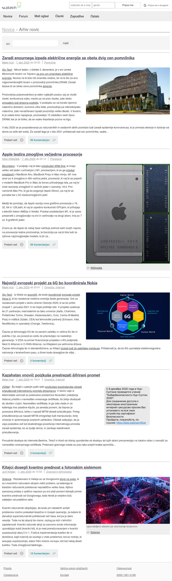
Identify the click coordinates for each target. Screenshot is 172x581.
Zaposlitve (77, 16)
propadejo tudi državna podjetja (20, 102)
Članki (59, 16)
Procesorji (56, 158)
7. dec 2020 (23, 62)
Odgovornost (124, 568)
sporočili (32, 294)
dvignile (47, 86)
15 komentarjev (40, 553)
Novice (7, 16)
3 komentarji (38, 360)
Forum (23, 16)
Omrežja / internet (54, 287)
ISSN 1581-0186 (126, 575)
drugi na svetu (68, 479)
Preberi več (10, 140)
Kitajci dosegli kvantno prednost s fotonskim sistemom (51, 467)
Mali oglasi (42, 16)
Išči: (8, 43)
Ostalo (95, 16)
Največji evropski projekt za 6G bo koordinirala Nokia (49, 283)
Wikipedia (96, 267)
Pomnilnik (50, 62)
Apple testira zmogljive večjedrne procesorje (42, 154)
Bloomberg (8, 166)
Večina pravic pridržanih (74, 568)
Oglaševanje (11, 575)
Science (95, 532)
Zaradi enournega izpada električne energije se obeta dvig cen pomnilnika (68, 58)
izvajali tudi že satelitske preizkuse (80, 348)
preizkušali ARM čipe (53, 166)
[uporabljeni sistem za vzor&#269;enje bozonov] (128, 500)
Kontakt (64, 575)
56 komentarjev (40, 244)
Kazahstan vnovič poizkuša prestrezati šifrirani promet (51, 375)
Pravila (8, 568)
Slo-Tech (7, 69)
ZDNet (6, 386)
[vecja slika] (128, 90)
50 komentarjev (40, 140)
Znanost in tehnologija (59, 471)
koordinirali (54, 294)
